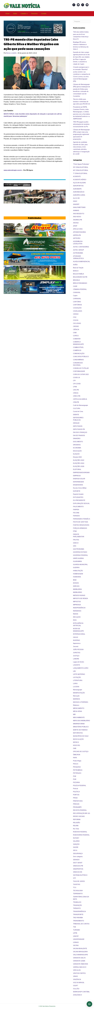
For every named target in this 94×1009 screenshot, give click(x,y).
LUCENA (76, 686)
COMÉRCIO (77, 350)
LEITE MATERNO (79, 674)
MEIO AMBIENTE (79, 717)
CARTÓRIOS (77, 305)
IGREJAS (76, 586)
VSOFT (75, 985)
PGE (74, 776)
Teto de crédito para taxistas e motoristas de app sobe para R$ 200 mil (81, 101)
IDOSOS (76, 583)
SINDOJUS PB (78, 866)
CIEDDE (76, 326)
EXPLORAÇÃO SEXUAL (81, 503)
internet (75, 637)
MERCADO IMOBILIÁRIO (81, 720)
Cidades (23, 13)
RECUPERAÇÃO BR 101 (81, 813)
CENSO (75, 314)
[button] (89, 1004)
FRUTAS (76, 540)
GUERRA (76, 567)
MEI (74, 714)
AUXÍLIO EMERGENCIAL (81, 261)
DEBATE (76, 414)
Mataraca (76, 705)
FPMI (75, 531)
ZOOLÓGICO (77, 995)
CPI (74, 380)
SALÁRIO (76, 841)
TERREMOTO (78, 893)
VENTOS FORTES (79, 973)
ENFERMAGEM (78, 482)
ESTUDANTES (78, 497)
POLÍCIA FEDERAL (79, 785)
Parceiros (34, 13)
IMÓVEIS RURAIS (79, 595)
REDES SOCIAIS (79, 816)
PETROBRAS (77, 770)
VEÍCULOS (77, 970)
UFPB (75, 933)
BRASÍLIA (76, 280)
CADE (75, 286)
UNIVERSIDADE (78, 939)
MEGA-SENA (77, 711)
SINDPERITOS (78, 869)
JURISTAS (76, 652)
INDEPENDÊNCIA (79, 608)
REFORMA (77, 819)
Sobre (15, 13)
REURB (75, 825)
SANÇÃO (76, 844)
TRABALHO (77, 902)
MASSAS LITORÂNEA (80, 702)
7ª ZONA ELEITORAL (80, 173)
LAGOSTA (76, 665)
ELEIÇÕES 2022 (78, 460)
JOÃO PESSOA (78, 649)
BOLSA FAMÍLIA (78, 274)
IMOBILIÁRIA (77, 589)
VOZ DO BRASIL (78, 982)
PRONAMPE (77, 807)
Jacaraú (75, 646)
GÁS (74, 546)
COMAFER (77, 339)
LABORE (76, 659)
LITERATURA (77, 680)
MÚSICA (76, 742)
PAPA (75, 757)
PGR (74, 779)
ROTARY (76, 838)
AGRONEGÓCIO (78, 192)
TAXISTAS (76, 884)
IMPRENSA (77, 604)
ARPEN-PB (77, 235)
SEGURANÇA (78, 853)
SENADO (76, 859)
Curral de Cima (78, 411)
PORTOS (76, 795)
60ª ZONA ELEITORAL (80, 170)
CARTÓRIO (77, 302)
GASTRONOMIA (78, 549)
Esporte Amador (78, 494)
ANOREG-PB (77, 220)
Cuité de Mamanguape (80, 405)
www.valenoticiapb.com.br (13, 170)
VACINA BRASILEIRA (80, 951)
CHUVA (75, 320)
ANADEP (76, 204)
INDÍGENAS (77, 611)
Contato (43, 13)
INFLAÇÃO (77, 617)
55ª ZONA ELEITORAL (80, 167)
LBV (74, 671)
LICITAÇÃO (77, 677)
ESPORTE (76, 491)
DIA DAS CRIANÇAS (80, 432)
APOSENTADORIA (79, 232)
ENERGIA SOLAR (79, 478)
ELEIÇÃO (76, 454)
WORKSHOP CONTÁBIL (81, 992)
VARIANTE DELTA (79, 958)
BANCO (75, 271)
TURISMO (76, 930)
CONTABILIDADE (79, 371)
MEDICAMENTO (78, 708)
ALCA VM (76, 198)
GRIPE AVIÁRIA (78, 558)
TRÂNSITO (77, 908)
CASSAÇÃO (77, 308)
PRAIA (75, 798)
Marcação (76, 696)
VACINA (76, 945)
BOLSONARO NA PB (80, 277)
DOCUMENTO (78, 441)
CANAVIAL (76, 292)
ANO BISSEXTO (78, 213)
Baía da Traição (78, 267)
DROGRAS (77, 445)
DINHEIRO (76, 438)
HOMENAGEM (78, 574)
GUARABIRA (77, 561)
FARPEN (76, 509)
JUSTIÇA (76, 656)
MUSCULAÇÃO (78, 739)
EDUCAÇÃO (77, 451)
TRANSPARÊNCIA (79, 911)
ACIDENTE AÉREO (79, 179)
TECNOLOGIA (78, 890)
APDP (75, 226)
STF (74, 878)
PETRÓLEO (77, 773)
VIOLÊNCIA (77, 979)
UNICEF (76, 936)
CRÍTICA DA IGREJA (80, 399)
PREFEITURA (78, 801)
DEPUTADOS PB (79, 429)
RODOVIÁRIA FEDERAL (81, 835)
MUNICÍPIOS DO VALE (80, 736)
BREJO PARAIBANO (80, 283)
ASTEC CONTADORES (81, 247)
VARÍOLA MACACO (79, 967)
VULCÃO (76, 989)
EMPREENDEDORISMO (81, 472)
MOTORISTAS (78, 733)
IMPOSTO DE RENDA (80, 598)
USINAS (76, 942)
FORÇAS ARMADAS (80, 528)
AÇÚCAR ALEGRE (79, 182)
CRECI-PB (76, 396)
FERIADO (76, 516)
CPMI (75, 387)
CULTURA (76, 408)
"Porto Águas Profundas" (81, 164)
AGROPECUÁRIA (79, 195)
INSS (75, 620)
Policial (75, 788)
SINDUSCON (77, 872)
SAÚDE (75, 847)
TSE (74, 927)
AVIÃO (75, 264)
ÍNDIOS (75, 614)
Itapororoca (76, 643)
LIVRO (75, 683)
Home (7, 13)
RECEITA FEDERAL (80, 810)
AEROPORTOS (78, 186)
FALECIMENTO (78, 506)
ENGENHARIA (78, 485)
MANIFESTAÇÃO (79, 693)
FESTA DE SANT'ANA (80, 522)
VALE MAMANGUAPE (80, 954)
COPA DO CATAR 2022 (81, 374)
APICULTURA (78, 229)
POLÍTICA (76, 791)
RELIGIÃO (76, 822)
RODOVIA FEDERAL (80, 832)
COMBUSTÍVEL (78, 347)
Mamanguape (77, 689)
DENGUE (76, 423)
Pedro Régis (77, 761)
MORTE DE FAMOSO (80, 730)
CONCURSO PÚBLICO (81, 356)
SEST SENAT (77, 862)
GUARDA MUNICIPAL (80, 564)
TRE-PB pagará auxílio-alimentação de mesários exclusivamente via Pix (81, 124)
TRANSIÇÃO (77, 905)
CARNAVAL (77, 298)
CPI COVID (77, 383)
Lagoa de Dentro (78, 662)
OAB (74, 748)
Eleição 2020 (77, 457)
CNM (74, 332)
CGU (74, 317)
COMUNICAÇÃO (78, 353)
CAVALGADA (77, 311)
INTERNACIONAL (79, 634)
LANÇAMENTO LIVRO (80, 668)
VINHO (75, 976)
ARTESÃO (76, 238)
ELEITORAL (77, 469)
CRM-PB (76, 402)
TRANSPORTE (78, 914)
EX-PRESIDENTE (79, 500)
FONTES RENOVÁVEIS (81, 525)
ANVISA (76, 223)
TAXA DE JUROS (79, 881)
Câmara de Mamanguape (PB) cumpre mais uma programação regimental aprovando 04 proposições (81, 134)
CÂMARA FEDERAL (80, 289)
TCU (74, 887)
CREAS (75, 393)
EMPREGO (77, 475)
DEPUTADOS (77, 426)
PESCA (75, 764)
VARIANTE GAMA (79, 961)
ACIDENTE (77, 176)
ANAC (75, 201)
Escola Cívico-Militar (79, 488)
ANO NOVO (77, 216)
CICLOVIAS (77, 323)
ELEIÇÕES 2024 (78, 463)
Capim (75, 295)
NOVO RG (76, 745)
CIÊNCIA (76, 329)
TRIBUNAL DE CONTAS (81, 924)
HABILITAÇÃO (78, 570)
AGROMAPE (77, 189)
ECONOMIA (77, 448)
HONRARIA (77, 577)
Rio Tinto (76, 829)
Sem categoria (78, 856)
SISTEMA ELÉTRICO (80, 875)
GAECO (75, 543)
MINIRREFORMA (79, 724)
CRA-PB (76, 390)
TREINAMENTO (78, 921)
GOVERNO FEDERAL (80, 555)
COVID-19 (76, 377)
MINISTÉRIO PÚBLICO (80, 727)
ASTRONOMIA (78, 253)
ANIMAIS (76, 210)
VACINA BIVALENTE (80, 948)
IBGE (75, 580)
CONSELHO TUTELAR (81, 368)
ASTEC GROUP (78, 250)
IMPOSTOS (77, 601)
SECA (75, 850)
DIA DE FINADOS (79, 435)
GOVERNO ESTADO (80, 552)
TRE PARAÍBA (78, 917)
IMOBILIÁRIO (77, 592)
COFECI (76, 335)
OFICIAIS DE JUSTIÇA (80, 751)
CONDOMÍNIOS (78, 359)
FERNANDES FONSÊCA (81, 519)
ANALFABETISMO (79, 207)
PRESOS (76, 804)
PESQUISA (77, 767)
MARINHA (76, 699)
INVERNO (76, 640)
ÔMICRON (76, 754)
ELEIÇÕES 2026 (78, 466)
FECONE (76, 513)
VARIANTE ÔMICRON (80, 964)
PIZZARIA (76, 782)
